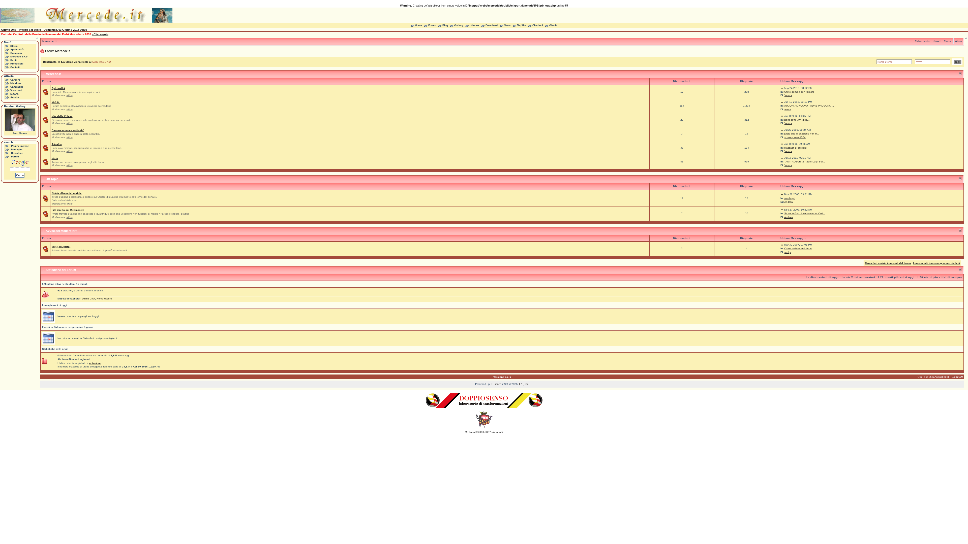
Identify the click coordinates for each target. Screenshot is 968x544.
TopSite (521, 25)
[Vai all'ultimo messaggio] (781, 88)
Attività (14, 97)
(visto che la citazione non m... (802, 133)
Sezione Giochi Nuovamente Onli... (804, 213)
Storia (14, 46)
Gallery (458, 25)
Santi (13, 60)
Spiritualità (17, 49)
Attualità (57, 144)
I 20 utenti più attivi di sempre (940, 277)
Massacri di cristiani (795, 147)
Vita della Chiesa (62, 116)
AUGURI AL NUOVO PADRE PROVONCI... (809, 105)
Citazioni (537, 25)
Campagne (16, 86)
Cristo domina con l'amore (799, 91)
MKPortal (470, 432)
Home (418, 25)
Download (492, 25)
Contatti (15, 67)
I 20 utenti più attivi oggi (896, 277)
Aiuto (958, 41)
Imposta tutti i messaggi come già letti (936, 263)
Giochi (553, 25)
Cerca (948, 41)
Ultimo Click (88, 298)
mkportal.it (497, 432)
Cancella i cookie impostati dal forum (888, 263)
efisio (70, 95)
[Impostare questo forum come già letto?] (45, 91)
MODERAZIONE (61, 247)
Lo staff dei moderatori (858, 277)
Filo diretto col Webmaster (68, 210)
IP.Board (496, 384)
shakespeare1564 (795, 137)
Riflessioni (16, 63)
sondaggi (789, 198)
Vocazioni (16, 90)
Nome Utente (104, 298)
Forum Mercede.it (57, 51)
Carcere (15, 79)
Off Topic (52, 179)
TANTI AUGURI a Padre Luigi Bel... (804, 161)
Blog (445, 25)
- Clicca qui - (100, 34)
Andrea (788, 201)
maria (787, 109)
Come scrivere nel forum (798, 248)
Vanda (788, 95)
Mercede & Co (18, 56)
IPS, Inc (524, 384)
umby (787, 252)
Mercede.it (49, 41)
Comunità (16, 53)
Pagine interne (20, 146)
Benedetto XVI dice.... (797, 119)
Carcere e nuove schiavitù (68, 130)
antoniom (95, 363)
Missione (15, 83)
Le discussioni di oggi (822, 277)
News (507, 25)
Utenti (937, 41)
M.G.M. (14, 93)
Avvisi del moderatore (61, 231)
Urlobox (474, 25)
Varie (55, 158)
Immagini (16, 149)
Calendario (922, 41)
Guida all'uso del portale (67, 193)
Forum (432, 25)
